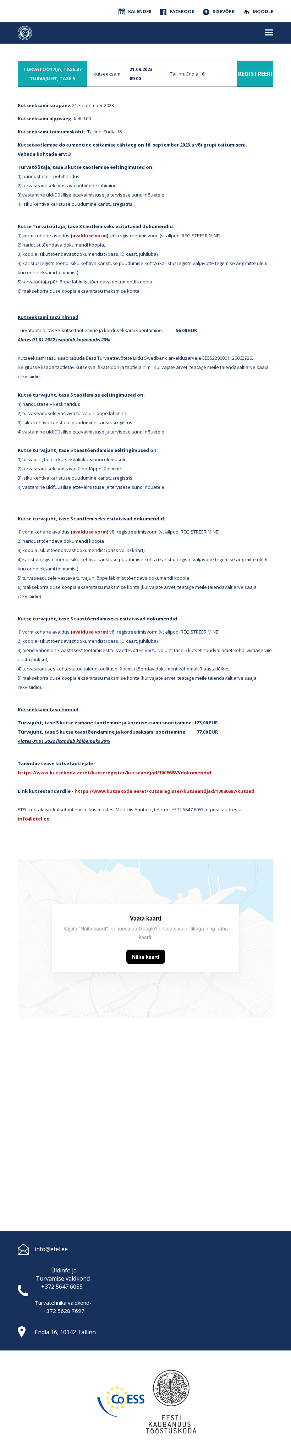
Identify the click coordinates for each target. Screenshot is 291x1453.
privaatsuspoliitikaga (181, 928)
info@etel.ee (51, 1249)
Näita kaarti (145, 956)
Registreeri (255, 74)
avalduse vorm (89, 235)
